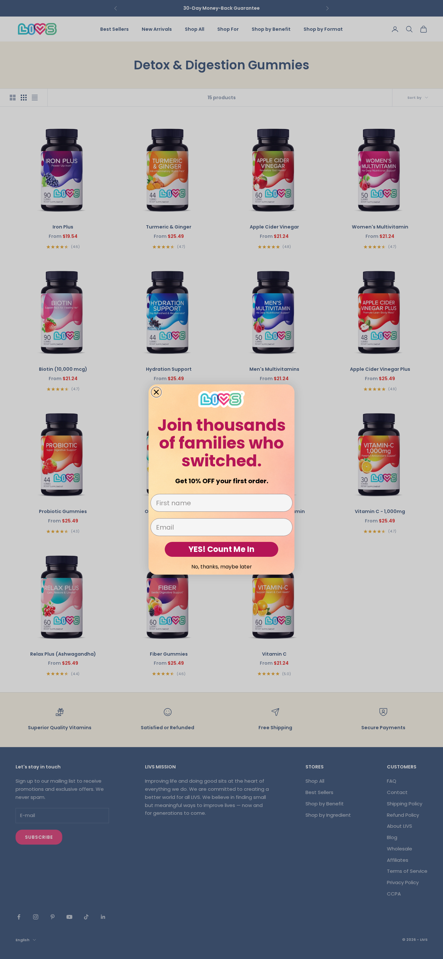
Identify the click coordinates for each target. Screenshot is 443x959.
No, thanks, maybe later (221, 566)
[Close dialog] (156, 392)
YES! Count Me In (221, 549)
